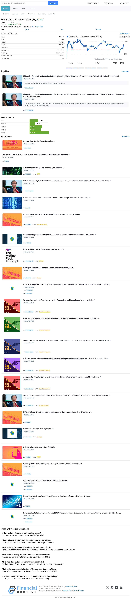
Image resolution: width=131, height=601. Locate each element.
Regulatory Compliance (44, 311)
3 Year (99, 68)
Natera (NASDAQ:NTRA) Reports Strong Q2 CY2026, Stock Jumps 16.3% (52, 464)
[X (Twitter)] (108, 589)
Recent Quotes (92, 3)
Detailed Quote (124, 33)
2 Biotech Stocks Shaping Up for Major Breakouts (44, 168)
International (41, 14)
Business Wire (29, 293)
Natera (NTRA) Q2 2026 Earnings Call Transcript (44, 249)
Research (98, 29)
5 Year (105, 68)
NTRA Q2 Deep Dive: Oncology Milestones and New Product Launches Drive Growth (57, 412)
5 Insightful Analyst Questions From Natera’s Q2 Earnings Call (48, 268)
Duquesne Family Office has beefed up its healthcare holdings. (44, 83)
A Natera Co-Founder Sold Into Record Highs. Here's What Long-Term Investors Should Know (62, 377)
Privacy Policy (67, 590)
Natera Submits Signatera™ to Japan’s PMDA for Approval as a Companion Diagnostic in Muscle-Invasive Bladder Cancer (72, 513)
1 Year (94, 68)
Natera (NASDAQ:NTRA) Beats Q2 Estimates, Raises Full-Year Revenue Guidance (36, 155)
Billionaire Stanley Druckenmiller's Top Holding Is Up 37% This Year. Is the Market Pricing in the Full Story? (67, 181)
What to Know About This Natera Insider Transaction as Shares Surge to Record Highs (59, 300)
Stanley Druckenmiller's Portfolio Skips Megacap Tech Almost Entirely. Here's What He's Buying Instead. (66, 395)
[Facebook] (112, 589)
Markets (5, 8)
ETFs (23, 8)
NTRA (40, 19)
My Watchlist (109, 3)
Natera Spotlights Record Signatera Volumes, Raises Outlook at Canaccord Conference (59, 235)
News (23, 14)
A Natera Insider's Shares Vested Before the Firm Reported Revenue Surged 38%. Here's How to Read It (65, 359)
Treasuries (52, 14)
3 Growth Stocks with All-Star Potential (39, 447)
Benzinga (28, 207)
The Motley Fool (29, 87)
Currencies (31, 14)
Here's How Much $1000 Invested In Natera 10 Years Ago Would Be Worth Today (56, 198)
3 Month (88, 68)
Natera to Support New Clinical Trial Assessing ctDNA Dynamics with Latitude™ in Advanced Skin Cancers (66, 284)
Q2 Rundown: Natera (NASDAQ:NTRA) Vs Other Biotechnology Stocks (51, 214)
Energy (38, 457)
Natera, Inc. (29, 290)
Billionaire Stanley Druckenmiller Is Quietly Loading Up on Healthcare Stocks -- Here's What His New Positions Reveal (72, 76)
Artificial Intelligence (41, 224)
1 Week (75, 68)
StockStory (28, 148)
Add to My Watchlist (37, 26)
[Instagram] (121, 589)
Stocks (15, 8)
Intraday (69, 68)
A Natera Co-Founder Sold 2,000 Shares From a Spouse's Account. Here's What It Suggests (61, 318)
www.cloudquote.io (71, 586)
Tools (32, 8)
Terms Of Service (79, 590)
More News (125, 71)
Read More (125, 136)
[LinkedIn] (117, 589)
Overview (15, 14)
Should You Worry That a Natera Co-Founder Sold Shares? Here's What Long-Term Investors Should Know (67, 340)
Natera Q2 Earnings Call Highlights (38, 429)
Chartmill (7, 161)
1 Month (81, 68)
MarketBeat (28, 174)
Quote (27, 29)
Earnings (41, 261)
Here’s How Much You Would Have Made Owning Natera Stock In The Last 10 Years (57, 496)
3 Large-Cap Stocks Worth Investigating (39, 141)
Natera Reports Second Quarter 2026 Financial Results (45, 481)
